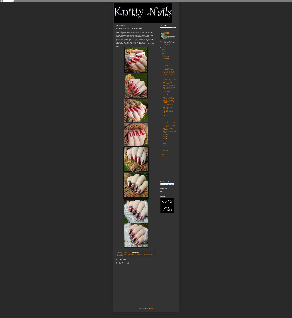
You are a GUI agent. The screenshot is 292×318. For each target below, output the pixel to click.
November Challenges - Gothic (169, 92)
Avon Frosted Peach (138, 254)
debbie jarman (172, 33)
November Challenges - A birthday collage (168, 120)
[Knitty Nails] (161, 191)
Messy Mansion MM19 (147, 254)
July (164, 140)
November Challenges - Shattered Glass (168, 91)
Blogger (151, 308)
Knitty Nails (162, 190)
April (164, 145)
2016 (163, 53)
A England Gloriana (123, 254)
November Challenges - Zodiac (169, 77)
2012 (163, 156)
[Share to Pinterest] (138, 252)
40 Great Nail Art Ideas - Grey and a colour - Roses (169, 88)
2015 (163, 55)
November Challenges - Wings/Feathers (168, 83)
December (165, 56)
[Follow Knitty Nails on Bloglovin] (167, 184)
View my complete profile (165, 44)
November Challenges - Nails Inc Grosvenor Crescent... (169, 98)
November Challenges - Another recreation (168, 118)
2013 (163, 154)
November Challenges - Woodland (168, 108)
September (165, 136)
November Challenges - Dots (169, 85)
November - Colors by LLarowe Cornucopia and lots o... (169, 80)
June (164, 141)
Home (136, 297)
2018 (163, 49)
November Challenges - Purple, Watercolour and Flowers (168, 101)
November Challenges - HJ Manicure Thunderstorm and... (168, 111)
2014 (163, 153)
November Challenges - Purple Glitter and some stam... (169, 63)
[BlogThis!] (134, 252)
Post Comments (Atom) (126, 300)
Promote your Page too (164, 193)
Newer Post (119, 297)
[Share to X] (135, 252)
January (164, 150)
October (164, 134)
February (165, 148)
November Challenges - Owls (169, 76)
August (164, 138)
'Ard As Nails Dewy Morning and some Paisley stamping (169, 72)
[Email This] (132, 252)
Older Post (153, 297)
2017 (163, 51)
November (165, 58)
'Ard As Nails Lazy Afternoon (168, 74)
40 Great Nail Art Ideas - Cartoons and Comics (168, 69)
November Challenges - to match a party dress (168, 95)
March (164, 147)
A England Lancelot (130, 254)
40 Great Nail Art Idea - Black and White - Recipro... (169, 126)
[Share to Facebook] (137, 252)
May (164, 143)
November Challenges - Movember (168, 129)
